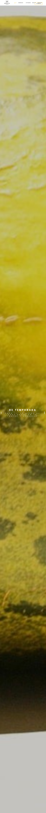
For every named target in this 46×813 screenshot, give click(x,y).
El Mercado (20, 2)
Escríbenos (38, 3)
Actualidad (28, 2)
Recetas (34, 2)
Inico (15, 2)
